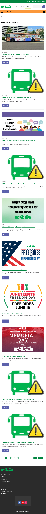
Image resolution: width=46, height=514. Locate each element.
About (6, 16)
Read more (5, 62)
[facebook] (19, 502)
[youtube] (23, 502)
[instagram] (25, 502)
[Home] (6, 6)
